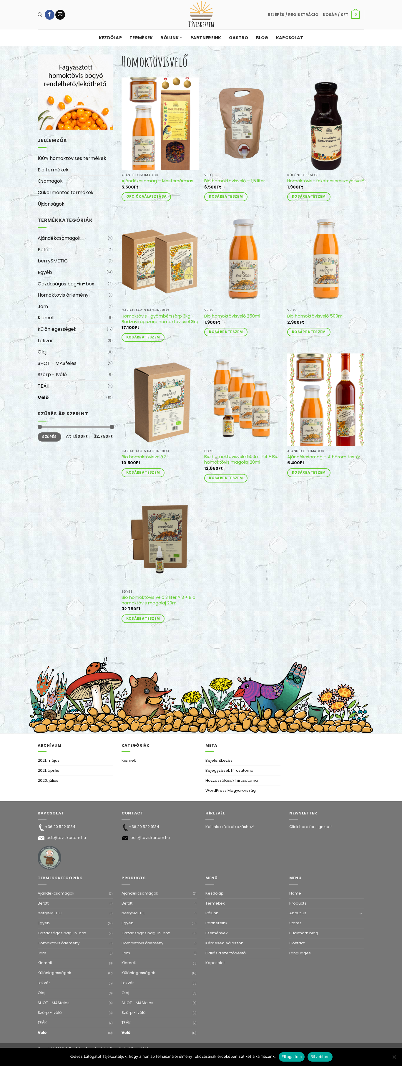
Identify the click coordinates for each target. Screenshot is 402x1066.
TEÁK (43, 386)
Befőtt (45, 249)
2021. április (48, 770)
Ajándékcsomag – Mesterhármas (157, 181)
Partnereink (205, 38)
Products (297, 903)
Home (295, 893)
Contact (297, 943)
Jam (43, 306)
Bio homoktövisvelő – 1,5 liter (234, 181)
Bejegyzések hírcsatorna (229, 770)
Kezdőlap (110, 38)
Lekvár (45, 340)
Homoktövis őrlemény (63, 295)
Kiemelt (46, 317)
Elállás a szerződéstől (225, 953)
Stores (295, 923)
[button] (293, 15)
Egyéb (45, 272)
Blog (262, 38)
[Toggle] (360, 913)
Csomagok (50, 181)
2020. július (48, 780)
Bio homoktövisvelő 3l (144, 457)
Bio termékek (53, 169)
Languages (300, 953)
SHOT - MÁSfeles (57, 363)
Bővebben (320, 1056)
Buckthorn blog (303, 933)
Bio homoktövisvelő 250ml (232, 316)
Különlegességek (57, 329)
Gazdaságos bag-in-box (66, 283)
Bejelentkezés (218, 760)
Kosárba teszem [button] (226, 196)
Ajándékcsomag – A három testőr (323, 457)
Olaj (42, 351)
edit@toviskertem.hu (66, 837)
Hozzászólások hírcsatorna (231, 780)
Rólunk (169, 38)
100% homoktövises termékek (72, 158)
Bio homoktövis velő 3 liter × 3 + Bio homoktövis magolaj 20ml (158, 600)
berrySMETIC (53, 260)
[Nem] (394, 1058)
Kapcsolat (289, 38)
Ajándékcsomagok (59, 238)
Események (216, 933)
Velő (43, 397)
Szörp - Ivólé (52, 374)
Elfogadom (292, 1056)
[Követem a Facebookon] (49, 15)
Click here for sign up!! (310, 826)
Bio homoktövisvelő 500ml (315, 316)
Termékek (141, 38)
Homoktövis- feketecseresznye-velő (325, 181)
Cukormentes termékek (66, 192)
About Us (297, 913)
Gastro (238, 38)
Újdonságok (51, 204)
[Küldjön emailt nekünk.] (60, 15)
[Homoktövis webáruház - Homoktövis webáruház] (201, 14)
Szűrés (49, 436)
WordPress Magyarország (230, 790)
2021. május (48, 760)
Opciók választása (146, 196)
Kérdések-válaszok (224, 943)
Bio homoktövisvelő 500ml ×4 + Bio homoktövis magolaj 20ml (241, 459)
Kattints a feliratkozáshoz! (229, 826)
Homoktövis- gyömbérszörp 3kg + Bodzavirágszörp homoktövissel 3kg (160, 318)
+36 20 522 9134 (60, 826)
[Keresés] (40, 14)
